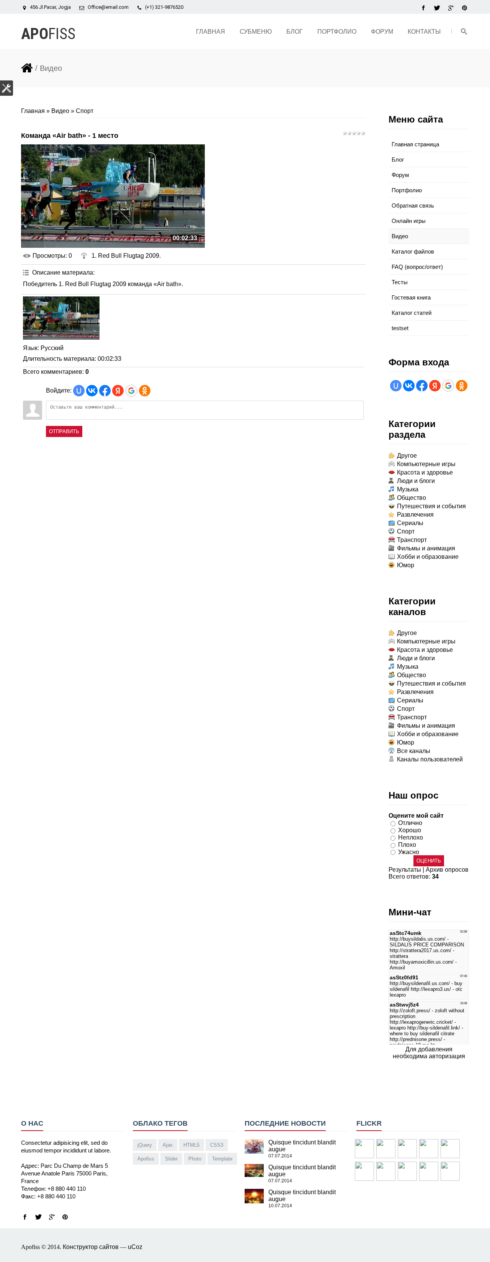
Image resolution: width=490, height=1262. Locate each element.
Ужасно (408, 851)
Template (222, 1159)
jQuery (144, 1145)
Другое (407, 455)
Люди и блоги (416, 481)
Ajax (168, 1145)
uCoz (135, 1247)
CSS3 (216, 1145)
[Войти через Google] (131, 391)
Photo (194, 1159)
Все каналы (413, 751)
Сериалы (410, 523)
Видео (60, 111)
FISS (48, 34)
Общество (411, 497)
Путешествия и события (431, 506)
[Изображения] (61, 318)
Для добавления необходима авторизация (429, 1052)
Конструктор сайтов (91, 1247)
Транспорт (412, 540)
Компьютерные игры (426, 464)
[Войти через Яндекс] (118, 390)
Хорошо (409, 830)
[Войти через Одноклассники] (144, 390)
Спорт (84, 111)
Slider (171, 1159)
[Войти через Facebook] (105, 390)
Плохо (407, 844)
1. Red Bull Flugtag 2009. (126, 255)
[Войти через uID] (79, 390)
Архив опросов (447, 869)
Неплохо (410, 837)
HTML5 (191, 1145)
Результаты (405, 869)
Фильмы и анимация (426, 548)
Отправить (64, 431)
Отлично (410, 823)
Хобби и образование (428, 556)
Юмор (405, 565)
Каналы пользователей (430, 759)
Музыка (407, 489)
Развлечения (415, 514)
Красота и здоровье (425, 472)
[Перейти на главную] (27, 67)
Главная (33, 111)
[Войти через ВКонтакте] (92, 390)
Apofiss (145, 1159)
